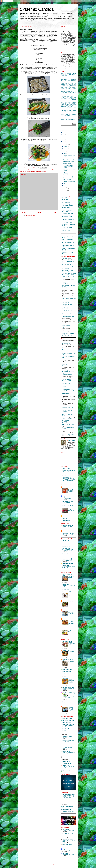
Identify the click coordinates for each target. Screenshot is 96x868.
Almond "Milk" (65, 197)
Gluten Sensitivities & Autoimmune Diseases (66, 380)
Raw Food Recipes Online (68, 687)
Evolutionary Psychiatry (67, 525)
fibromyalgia (63, 89)
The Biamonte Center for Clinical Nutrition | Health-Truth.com (68, 517)
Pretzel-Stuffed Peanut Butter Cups (71, 594)
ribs (70, 111)
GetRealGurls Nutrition (67, 736)
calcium (65, 81)
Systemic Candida (37, 9)
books (62, 81)
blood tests (70, 80)
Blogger (53, 863)
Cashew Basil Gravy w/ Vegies (68, 274)
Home (39, 212)
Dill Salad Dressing (66, 214)
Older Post (55, 212)
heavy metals (72, 92)
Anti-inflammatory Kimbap (68, 161)
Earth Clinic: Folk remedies (68, 720)
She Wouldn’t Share (66, 502)
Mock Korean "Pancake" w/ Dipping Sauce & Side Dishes (68, 166)
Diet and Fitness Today (67, 718)
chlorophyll (63, 84)
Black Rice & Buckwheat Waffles (69, 273)
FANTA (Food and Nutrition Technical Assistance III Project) (68, 725)
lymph (62, 98)
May (65, 183)
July (65, 151)
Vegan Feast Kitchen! (67, 619)
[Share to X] (43, 168)
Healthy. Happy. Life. (66, 591)
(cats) (62, 73)
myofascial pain (64, 102)
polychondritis (63, 107)
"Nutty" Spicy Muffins (66, 258)
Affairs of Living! (66, 468)
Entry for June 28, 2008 (66, 498)
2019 (63, 129)
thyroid (70, 113)
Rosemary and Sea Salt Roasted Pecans (71, 643)
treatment (67, 115)
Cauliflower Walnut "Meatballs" (68, 277)
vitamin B (64, 116)
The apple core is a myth (67, 554)
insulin (68, 96)
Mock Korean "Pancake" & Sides (69, 298)
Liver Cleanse (65, 395)
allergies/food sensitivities (28, 169)
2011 (63, 192)
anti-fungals (73, 76)
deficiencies (73, 85)
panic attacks (68, 105)
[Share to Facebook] (45, 168)
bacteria (45, 169)
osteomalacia (63, 104)
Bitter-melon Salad (66, 202)
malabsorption (64, 99)
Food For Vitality (66, 589)
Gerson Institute (65, 800)
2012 (63, 141)
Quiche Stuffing (65, 307)
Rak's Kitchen (65, 609)
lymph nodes (67, 98)
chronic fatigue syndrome (71, 84)
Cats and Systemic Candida (69, 181)
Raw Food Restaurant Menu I (68, 239)
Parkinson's (63, 106)
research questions (71, 110)
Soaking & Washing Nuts (67, 418)
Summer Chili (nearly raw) (68, 159)
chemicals (67, 83)
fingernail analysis (69, 89)
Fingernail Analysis (66, 373)
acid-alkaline (69, 73)
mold (62, 101)
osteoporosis (69, 104)
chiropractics (73, 83)
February (65, 188)
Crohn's (67, 85)
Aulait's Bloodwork (67, 179)
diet (48, 169)
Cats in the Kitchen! (66, 487)
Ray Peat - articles (66, 761)
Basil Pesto (64, 200)
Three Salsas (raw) (66, 230)
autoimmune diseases (38, 169)
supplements (64, 113)
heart (66, 92)
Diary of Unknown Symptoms (66, 496)
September (66, 148)
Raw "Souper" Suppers (66, 221)
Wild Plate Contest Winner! (67, 702)
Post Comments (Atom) (30, 215)
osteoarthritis (73, 103)
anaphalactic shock (65, 76)
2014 (63, 137)
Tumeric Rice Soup (66, 325)
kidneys (62, 97)
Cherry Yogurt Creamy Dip (67, 205)
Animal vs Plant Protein (67, 347)
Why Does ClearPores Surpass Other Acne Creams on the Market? (68, 747)
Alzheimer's (73, 75)
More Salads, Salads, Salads (68, 219)
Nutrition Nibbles (66, 553)
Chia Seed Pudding (66, 207)
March (65, 187)
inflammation (63, 96)
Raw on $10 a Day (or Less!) (68, 692)
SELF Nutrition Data (66, 763)
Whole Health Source (67, 844)
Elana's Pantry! (65, 584)
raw (31, 171)
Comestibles (65, 853)
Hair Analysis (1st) (66, 383)
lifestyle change (69, 97)
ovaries (74, 104)
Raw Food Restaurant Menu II (68, 240)
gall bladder (68, 91)
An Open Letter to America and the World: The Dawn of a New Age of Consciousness (68, 796)
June (65, 153)
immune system (72, 95)
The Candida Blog (66, 520)
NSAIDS (69, 102)
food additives (52, 169)
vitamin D (71, 118)
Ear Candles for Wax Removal (68, 371)
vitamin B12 (73, 116)
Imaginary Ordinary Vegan (68, 600)
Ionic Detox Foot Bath (66, 393)
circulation (63, 85)
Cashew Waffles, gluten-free (68, 276)
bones (74, 80)
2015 (63, 136)
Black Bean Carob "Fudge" (67, 270)
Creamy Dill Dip (65, 211)
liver (75, 97)
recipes (33, 171)
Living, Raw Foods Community (66, 672)
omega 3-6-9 (67, 103)
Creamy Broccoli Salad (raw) (68, 210)
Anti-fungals (64, 349)
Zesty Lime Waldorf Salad (67, 232)
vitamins (67, 119)
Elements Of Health (66, 722)
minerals (73, 99)
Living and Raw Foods (67, 669)
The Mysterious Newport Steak (68, 854)
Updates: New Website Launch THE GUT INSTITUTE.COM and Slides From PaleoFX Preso (68, 533)
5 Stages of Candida (66, 343)
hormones (66, 93)
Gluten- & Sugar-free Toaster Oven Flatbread (68, 288)
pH (75, 106)
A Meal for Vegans (67, 163)
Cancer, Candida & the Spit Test (68, 359)
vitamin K (63, 119)
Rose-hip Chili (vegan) (66, 313)
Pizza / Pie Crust (65, 302)
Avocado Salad (65, 199)
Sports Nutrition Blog (67, 558)
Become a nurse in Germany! (68, 830)
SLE (45, 171)
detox (62, 87)
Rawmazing (65, 701)
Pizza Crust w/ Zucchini (67, 304)
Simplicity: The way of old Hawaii (68, 850)
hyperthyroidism (72, 93)
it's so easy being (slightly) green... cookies (71, 662)
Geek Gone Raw (65, 650)
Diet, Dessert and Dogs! (67, 501)
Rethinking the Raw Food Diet (68, 242)
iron (75, 96)
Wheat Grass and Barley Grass (68, 250)
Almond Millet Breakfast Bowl (68, 261)
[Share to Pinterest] (46, 168)
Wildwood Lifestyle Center (68, 811)
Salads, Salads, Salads (67, 222)
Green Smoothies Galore (67, 218)
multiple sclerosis (26, 171)
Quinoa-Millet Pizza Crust (67, 312)
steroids (74, 111)
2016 (63, 134)
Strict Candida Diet (67, 47)
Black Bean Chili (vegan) (67, 271)
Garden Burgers (65, 283)
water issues (72, 119)
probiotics (69, 107)
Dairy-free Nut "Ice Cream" (67, 213)
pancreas (63, 105)
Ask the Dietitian (66, 546)
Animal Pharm (65, 531)
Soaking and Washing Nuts (67, 244)
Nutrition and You (66, 751)
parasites (74, 105)
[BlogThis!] (42, 168)
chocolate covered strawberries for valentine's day (71, 612)
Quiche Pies (64, 305)
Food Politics (65, 730)
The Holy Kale (65, 765)
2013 (63, 139)
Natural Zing (65, 678)
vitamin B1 (69, 116)
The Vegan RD (65, 565)
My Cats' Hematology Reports (69, 177)
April (65, 185)
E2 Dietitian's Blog (66, 548)
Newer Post (23, 212)
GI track (72, 91)
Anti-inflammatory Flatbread (67, 262)
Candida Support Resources (68, 484)
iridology (72, 96)
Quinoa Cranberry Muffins (67, 310)
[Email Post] (39, 167)
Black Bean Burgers (66, 268)
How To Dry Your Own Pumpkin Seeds (71, 577)
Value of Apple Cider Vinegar (68, 424)
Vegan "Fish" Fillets (66, 327)
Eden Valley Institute (66, 809)
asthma (74, 78)
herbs (62, 93)
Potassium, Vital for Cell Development (67, 411)
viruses (71, 115)
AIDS (66, 74)
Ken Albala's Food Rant (67, 833)
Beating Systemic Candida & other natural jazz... (68, 471)
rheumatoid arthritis (39, 171)
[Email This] (41, 168)
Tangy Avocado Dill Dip (67, 228)
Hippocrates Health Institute (68, 794)
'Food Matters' (65, 728)
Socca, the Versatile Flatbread (68, 315)
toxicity (68, 114)
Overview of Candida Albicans (68, 406)
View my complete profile (66, 450)
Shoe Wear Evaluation (66, 741)
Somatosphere (65, 829)
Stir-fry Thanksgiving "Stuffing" (68, 316)
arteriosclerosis (64, 78)
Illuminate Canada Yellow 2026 (68, 758)
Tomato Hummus (65, 323)
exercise (74, 88)
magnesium (73, 98)
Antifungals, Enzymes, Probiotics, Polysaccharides (68, 352)
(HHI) (65, 73)
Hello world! (64, 737)
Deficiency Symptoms (66, 370)
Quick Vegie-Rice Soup (67, 308)
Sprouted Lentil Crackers (67, 227)
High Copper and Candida (67, 389)
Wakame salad (71, 651)
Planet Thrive (65, 757)
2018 (63, 130)
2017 (63, 132)
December (66, 142)
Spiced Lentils (66, 158)
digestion (74, 87)
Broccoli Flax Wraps (66, 204)
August (65, 150)
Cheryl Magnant (71, 440)
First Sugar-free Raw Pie (67, 216)
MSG (21, 171)
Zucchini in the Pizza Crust (67, 335)
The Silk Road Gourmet (67, 839)
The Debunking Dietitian (67, 563)
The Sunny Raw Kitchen (67, 706)
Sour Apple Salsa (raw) (66, 225)
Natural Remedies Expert (67, 745)
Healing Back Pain (66, 845)
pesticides (70, 106)
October (65, 146)
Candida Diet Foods (66, 477)
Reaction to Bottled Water (67, 412)
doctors (62, 88)
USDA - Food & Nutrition (67, 770)
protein (74, 107)
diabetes (66, 87)
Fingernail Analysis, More (67, 374)
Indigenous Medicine (67, 849)
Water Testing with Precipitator (68, 434)
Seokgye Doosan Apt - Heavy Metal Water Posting (69, 175)
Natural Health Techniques (68, 740)
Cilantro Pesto (65, 208)
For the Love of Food (67, 641)
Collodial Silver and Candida (68, 363)
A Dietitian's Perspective (67, 540)
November (66, 144)
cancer (70, 81)
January (65, 190)
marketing (69, 99)
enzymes (68, 88)
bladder (66, 80)
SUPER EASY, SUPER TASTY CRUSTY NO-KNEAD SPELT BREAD (71, 622)
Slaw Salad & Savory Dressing (68, 224)
